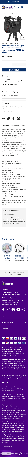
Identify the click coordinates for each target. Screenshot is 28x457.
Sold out (19, 64)
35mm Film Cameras (13, 365)
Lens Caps (11, 431)
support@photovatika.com (13, 298)
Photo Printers (13, 437)
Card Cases (5, 423)
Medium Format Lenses (13, 398)
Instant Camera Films (14, 361)
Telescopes (17, 387)
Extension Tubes (15, 427)
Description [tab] (5, 125)
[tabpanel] (14, 167)
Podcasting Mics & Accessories (10, 353)
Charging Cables (14, 423)
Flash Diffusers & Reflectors (9, 429)
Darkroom (11, 425)
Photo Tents (21, 437)
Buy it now (14, 70)
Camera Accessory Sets (17, 367)
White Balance (6, 440)
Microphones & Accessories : (11, 348)
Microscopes (10, 391)
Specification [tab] (15, 125)
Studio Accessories (18, 438)
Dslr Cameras (16, 375)
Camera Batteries (13, 416)
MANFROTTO (5, 43)
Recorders (4, 351)
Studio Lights (14, 440)
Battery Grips (12, 414)
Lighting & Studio (6, 435)
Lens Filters (18, 431)
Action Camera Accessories (16, 409)
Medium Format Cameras (15, 379)
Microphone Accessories (15, 351)
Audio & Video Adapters (8, 410)
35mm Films (5, 369)
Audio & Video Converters (13, 412)
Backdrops (5, 414)
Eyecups (23, 427)
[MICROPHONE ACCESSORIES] (19, 248)
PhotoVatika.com (9, 446)
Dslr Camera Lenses (17, 394)
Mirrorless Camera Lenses (9, 396)
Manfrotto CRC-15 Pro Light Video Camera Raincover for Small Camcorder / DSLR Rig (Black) (14, 13)
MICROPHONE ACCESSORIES (19, 257)
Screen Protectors (7, 438)
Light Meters (9, 433)
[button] (22, 6)
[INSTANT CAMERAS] (7, 248)
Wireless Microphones (16, 349)
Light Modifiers (18, 433)
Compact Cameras (13, 377)
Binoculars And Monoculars (9, 389)
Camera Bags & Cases (8, 407)
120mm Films (13, 369)
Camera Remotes (12, 422)
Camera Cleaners (14, 420)
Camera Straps (22, 422)
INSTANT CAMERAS (7, 257)
